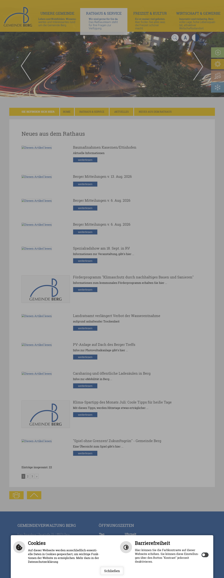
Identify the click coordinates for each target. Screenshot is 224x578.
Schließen (112, 571)
